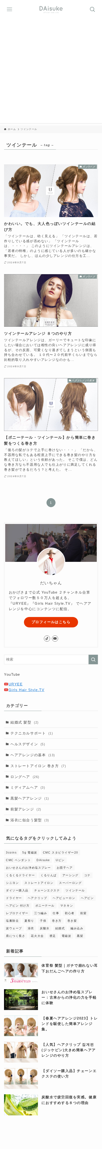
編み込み (76, 928)
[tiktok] (47, 638)
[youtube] (55, 638)
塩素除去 (12, 920)
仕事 (56, 913)
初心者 (69, 913)
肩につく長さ (15, 936)
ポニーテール (45, 905)
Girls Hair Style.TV (26, 690)
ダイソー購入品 (17, 890)
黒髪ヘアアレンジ (29, 798)
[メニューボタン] (9, 9)
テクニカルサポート (31, 733)
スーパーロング (70, 883)
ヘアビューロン (64, 898)
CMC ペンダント (18, 860)
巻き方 (57, 920)
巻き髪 (72, 920)
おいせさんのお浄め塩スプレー (28, 867)
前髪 (83, 913)
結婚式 (60, 928)
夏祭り (29, 920)
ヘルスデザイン (27, 744)
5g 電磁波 (29, 852)
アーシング (70, 875)
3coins (11, 852)
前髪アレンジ (25, 809)
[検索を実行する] (93, 659)
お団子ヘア (65, 867)
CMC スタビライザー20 (60, 852)
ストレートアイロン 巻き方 (38, 766)
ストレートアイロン (38, 883)
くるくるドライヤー (20, 875)
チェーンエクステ (47, 890)
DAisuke (43, 860)
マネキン (66, 905)
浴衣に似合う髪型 (29, 820)
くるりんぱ (49, 875)
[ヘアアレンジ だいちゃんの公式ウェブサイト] (51, 9)
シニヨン (12, 883)
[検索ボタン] (92, 9)
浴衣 (31, 928)
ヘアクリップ (37, 898)
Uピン (60, 860)
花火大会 (37, 936)
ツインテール (75, 890)
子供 (43, 920)
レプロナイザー (17, 913)
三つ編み (40, 913)
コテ (87, 875)
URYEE (16, 684)
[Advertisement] (51, 72)
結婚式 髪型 (24, 722)
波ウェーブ (14, 928)
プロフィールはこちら (51, 622)
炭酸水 (45, 928)
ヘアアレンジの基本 (32, 755)
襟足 (53, 936)
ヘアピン (87, 898)
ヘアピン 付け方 (17, 905)
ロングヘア (24, 777)
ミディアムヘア (27, 787)
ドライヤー (14, 898)
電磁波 (66, 936)
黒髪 (80, 936)
